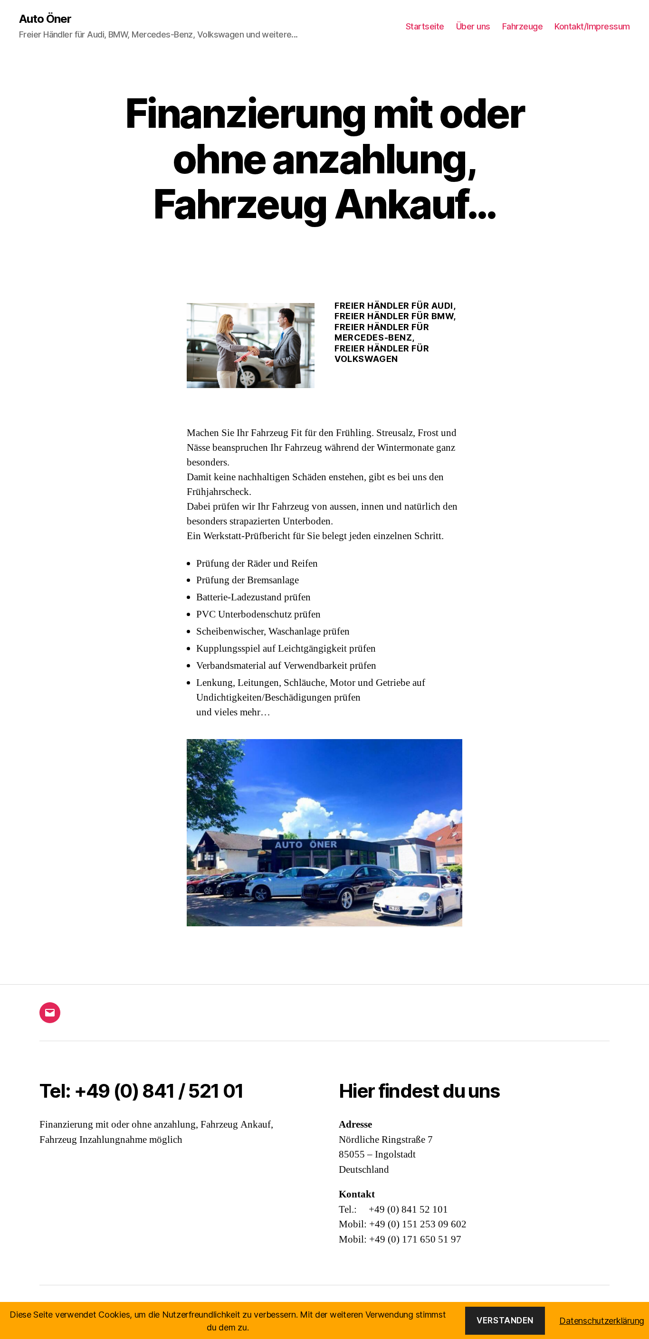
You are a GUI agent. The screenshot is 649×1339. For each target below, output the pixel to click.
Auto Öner (45, 19)
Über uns (473, 26)
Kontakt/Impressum (592, 26)
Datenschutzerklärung (601, 1321)
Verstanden (505, 1320)
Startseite (425, 26)
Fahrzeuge (522, 26)
